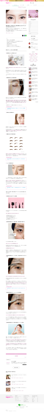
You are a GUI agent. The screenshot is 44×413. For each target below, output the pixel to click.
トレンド (17, 390)
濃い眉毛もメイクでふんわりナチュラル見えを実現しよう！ (14, 46)
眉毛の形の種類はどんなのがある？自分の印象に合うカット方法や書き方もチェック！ (16, 159)
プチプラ (20, 384)
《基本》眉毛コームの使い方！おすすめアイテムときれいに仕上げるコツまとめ (16, 288)
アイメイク (15, 376)
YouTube (33, 401)
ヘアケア (30, 27)
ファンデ (36, 60)
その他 (29, 31)
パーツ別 (22, 390)
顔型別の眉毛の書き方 (9, 43)
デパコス (22, 384)
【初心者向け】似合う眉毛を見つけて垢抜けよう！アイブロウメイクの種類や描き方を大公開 (16, 108)
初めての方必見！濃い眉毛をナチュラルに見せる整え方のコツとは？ (15, 41)
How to (12, 384)
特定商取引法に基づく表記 (26, 401)
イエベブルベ (20, 390)
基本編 (36, 54)
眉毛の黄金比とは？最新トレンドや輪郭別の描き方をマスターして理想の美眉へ (16, 188)
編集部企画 (36, 53)
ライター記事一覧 (24, 364)
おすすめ (14, 384)
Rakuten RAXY (9, 2)
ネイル (29, 28)
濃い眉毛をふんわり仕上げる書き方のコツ (12, 42)
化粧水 (36, 59)
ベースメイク (30, 23)
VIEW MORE (36, 49)
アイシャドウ (17, 384)
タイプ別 (35, 61)
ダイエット (30, 60)
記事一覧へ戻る (16, 367)
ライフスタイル (31, 61)
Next (25, 357)
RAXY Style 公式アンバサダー (31, 54)
